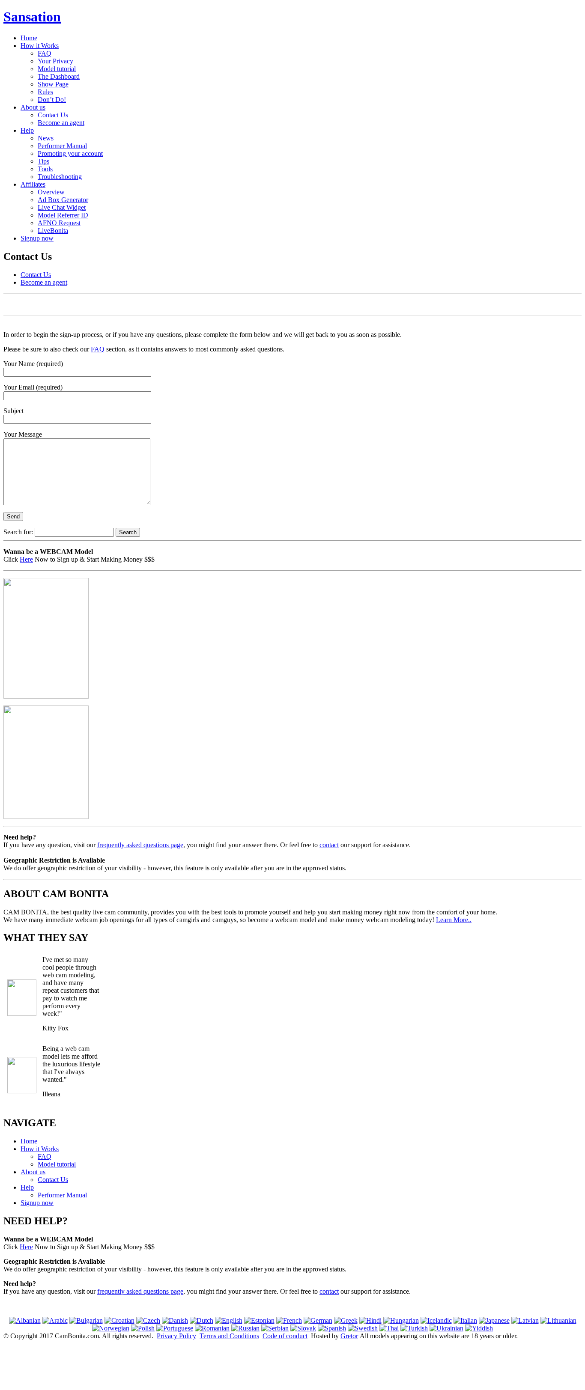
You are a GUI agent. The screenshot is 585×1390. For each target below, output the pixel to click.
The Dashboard (59, 76)
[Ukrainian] (446, 1328)
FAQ (44, 53)
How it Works (40, 45)
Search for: (18, 532)
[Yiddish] (479, 1328)
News (46, 138)
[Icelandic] (436, 1320)
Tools (45, 169)
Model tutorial (57, 68)
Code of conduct (285, 1335)
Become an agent (61, 122)
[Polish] (143, 1328)
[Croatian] (119, 1320)
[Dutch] (201, 1320)
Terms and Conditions (229, 1335)
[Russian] (245, 1328)
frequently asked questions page (140, 844)
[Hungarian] (401, 1320)
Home (29, 38)
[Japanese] (494, 1320)
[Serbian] (275, 1328)
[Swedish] (363, 1328)
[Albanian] (25, 1320)
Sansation (32, 16)
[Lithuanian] (558, 1320)
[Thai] (389, 1328)
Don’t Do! (52, 99)
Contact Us (53, 115)
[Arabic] (55, 1320)
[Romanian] (212, 1328)
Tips (43, 161)
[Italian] (465, 1320)
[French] (289, 1320)
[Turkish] (414, 1328)
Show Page (53, 84)
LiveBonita (53, 230)
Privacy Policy (176, 1335)
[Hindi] (370, 1320)
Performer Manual (62, 145)
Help (27, 130)
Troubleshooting (60, 176)
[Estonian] (259, 1320)
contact (329, 844)
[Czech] (148, 1320)
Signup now (37, 238)
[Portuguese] (174, 1328)
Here (26, 559)
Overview (51, 192)
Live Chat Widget (62, 207)
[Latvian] (525, 1320)
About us (33, 107)
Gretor (349, 1335)
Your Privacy (55, 61)
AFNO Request (59, 222)
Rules (45, 91)
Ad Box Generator (63, 199)
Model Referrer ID (63, 215)
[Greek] (346, 1320)
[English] (228, 1320)
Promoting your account (70, 153)
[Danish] (175, 1320)
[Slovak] (303, 1328)
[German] (318, 1320)
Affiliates (33, 184)
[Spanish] (332, 1328)
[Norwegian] (110, 1328)
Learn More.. (454, 919)
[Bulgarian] (86, 1320)
